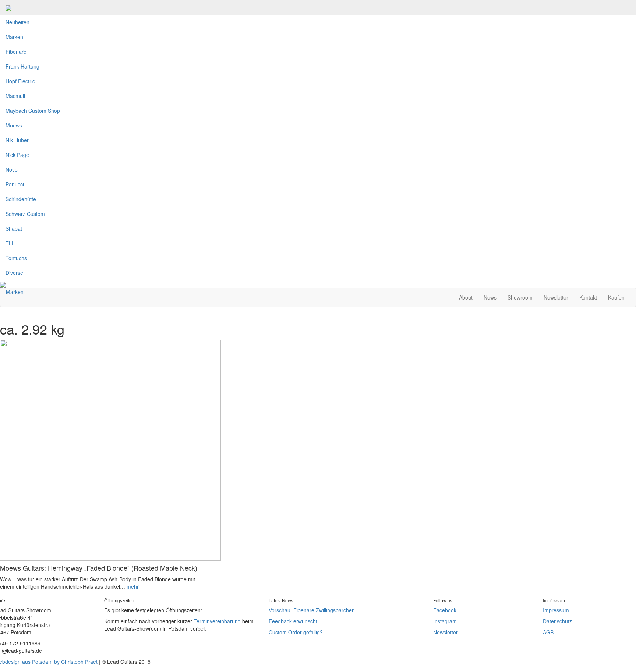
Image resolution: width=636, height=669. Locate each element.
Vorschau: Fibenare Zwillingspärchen (312, 610)
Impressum (556, 610)
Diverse (14, 272)
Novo (12, 169)
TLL (10, 243)
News (490, 297)
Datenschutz (557, 621)
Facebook (444, 610)
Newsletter (556, 297)
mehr (133, 586)
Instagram (445, 621)
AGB (548, 632)
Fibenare (16, 51)
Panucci (15, 184)
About (466, 297)
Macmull (15, 95)
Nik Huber (17, 140)
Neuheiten (17, 22)
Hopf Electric (20, 81)
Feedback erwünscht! (294, 621)
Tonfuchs (16, 258)
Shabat (14, 228)
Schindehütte (21, 199)
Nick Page (17, 154)
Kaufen (616, 297)
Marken (14, 37)
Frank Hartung (22, 66)
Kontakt (588, 297)
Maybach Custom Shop (33, 110)
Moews (14, 125)
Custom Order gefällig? (296, 632)
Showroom (520, 297)
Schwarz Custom (25, 213)
